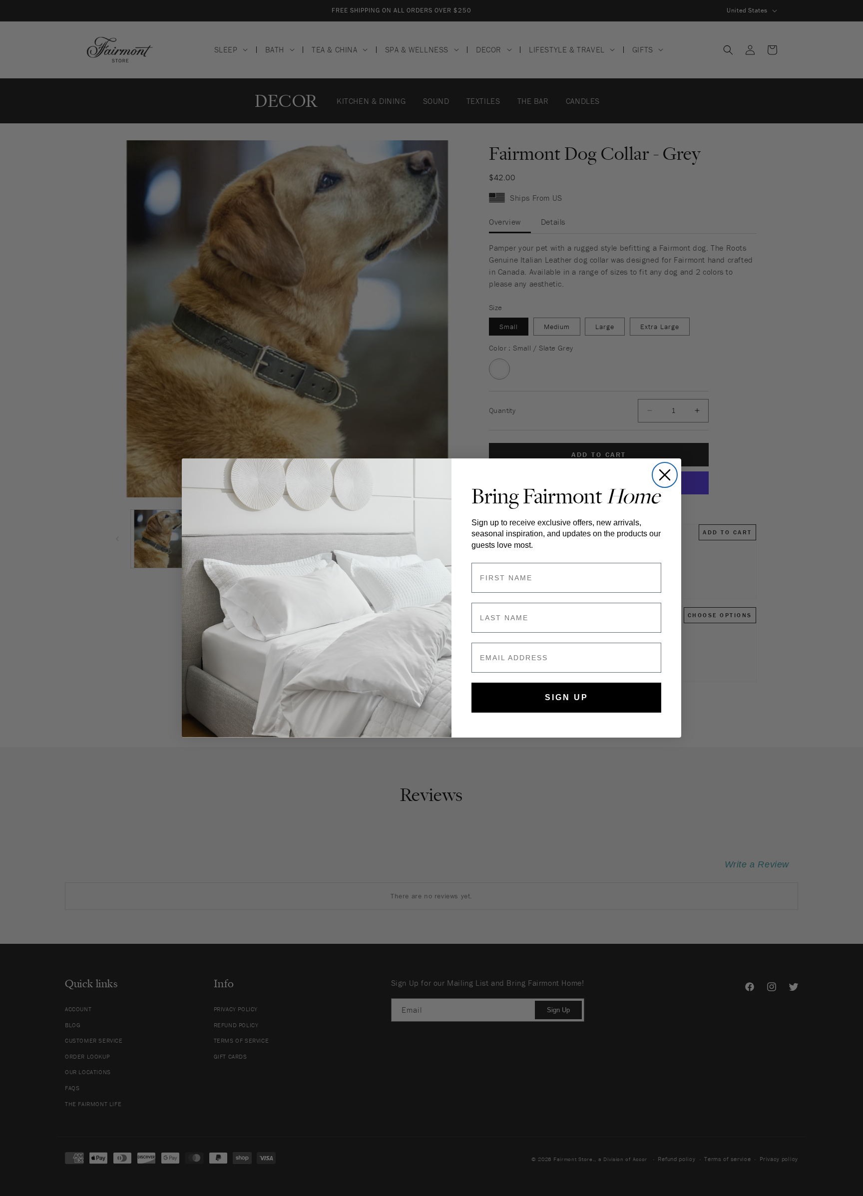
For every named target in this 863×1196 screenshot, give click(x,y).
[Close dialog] (664, 474)
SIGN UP (566, 697)
